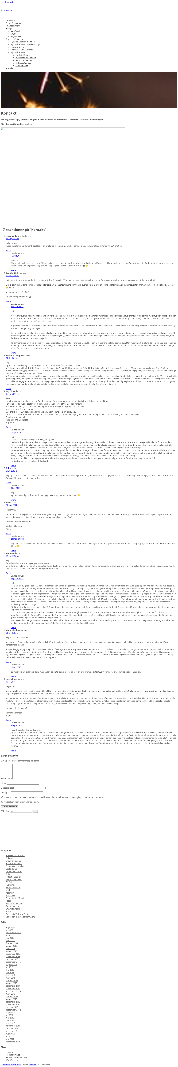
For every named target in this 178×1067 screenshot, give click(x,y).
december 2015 (13, 954)
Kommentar (6, 778)
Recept (9, 28)
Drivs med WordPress (11, 1064)
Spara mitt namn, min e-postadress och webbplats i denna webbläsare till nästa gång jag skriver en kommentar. (55, 797)
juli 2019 (9, 930)
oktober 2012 (12, 1007)
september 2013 (13, 991)
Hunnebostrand (13, 25)
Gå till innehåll (7, 2)
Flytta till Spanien (18, 52)
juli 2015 (9, 967)
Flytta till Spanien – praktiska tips (25, 44)
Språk (8, 911)
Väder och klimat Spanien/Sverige (21, 916)
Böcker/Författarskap (15, 855)
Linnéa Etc (10, 20)
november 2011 (13, 1025)
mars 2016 (10, 948)
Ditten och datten (14, 871)
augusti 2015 (11, 964)
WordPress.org (13, 1060)
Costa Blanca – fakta (15, 866)
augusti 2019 (11, 927)
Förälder (10, 882)
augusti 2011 (11, 1033)
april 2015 (10, 975)
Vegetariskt (16, 36)
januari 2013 (11, 999)
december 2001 (13, 1041)
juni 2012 (10, 1017)
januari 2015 (11, 983)
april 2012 (10, 1023)
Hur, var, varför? (18, 47)
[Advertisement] (73, 830)
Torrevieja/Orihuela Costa (17, 914)
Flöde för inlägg (13, 1054)
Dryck (13, 33)
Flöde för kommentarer (16, 1057)
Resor (8, 900)
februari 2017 (12, 943)
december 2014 (13, 986)
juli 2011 (9, 1036)
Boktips (9, 858)
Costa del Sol (12, 869)
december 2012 (13, 1001)
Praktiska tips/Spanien (25, 57)
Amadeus (33, 1064)
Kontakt (9, 68)
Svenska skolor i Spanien (22, 49)
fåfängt (9, 874)
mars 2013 (10, 993)
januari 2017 (11, 946)
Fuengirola (10, 885)
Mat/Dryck (15, 31)
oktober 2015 (12, 959)
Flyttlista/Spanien (23, 55)
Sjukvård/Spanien (23, 63)
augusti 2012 (11, 1012)
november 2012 (13, 1004)
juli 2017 (9, 935)
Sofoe (8, 468)
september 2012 (13, 1009)
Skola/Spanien (21, 65)
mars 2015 (10, 978)
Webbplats (6, 792)
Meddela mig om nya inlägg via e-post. (21, 802)
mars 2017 (10, 940)
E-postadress (7, 788)
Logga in (9, 1052)
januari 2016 (11, 951)
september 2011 (13, 1031)
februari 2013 (12, 996)
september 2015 (13, 962)
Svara (8, 250)
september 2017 (13, 932)
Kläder (9, 890)
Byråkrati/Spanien (23, 60)
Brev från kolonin (13, 23)
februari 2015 (12, 980)
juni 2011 (10, 1039)
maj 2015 (10, 972)
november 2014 (13, 988)
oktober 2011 (12, 1028)
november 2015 (13, 956)
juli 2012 (9, 1015)
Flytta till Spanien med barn (23, 41)
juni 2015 (10, 970)
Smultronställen (13, 908)
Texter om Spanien (14, 39)
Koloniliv (10, 893)
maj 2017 (10, 938)
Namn (4, 783)
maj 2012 (10, 1020)
